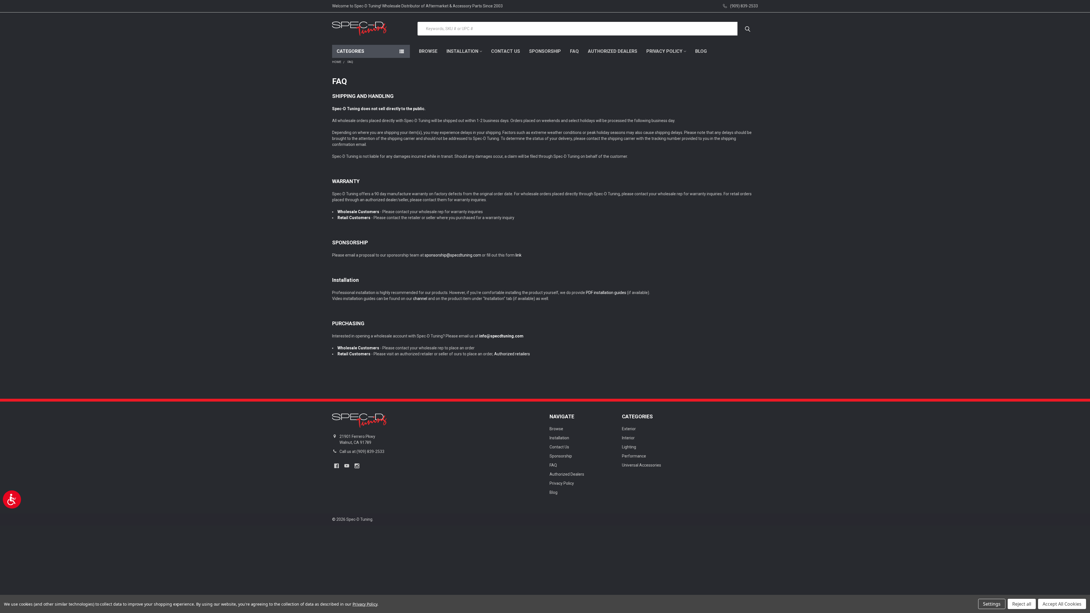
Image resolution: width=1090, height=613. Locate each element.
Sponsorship (545, 51)
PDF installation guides (606, 292)
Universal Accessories (641, 465)
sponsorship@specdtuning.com (453, 255)
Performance (634, 456)
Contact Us (505, 51)
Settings (992, 604)
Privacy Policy (664, 51)
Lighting (629, 447)
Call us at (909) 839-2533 (361, 451)
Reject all (1021, 604)
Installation (462, 51)
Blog (701, 51)
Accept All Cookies (1062, 604)
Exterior (629, 429)
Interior (628, 438)
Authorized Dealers (612, 51)
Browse (428, 51)
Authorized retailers (512, 354)
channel (420, 298)
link (518, 255)
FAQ (574, 51)
